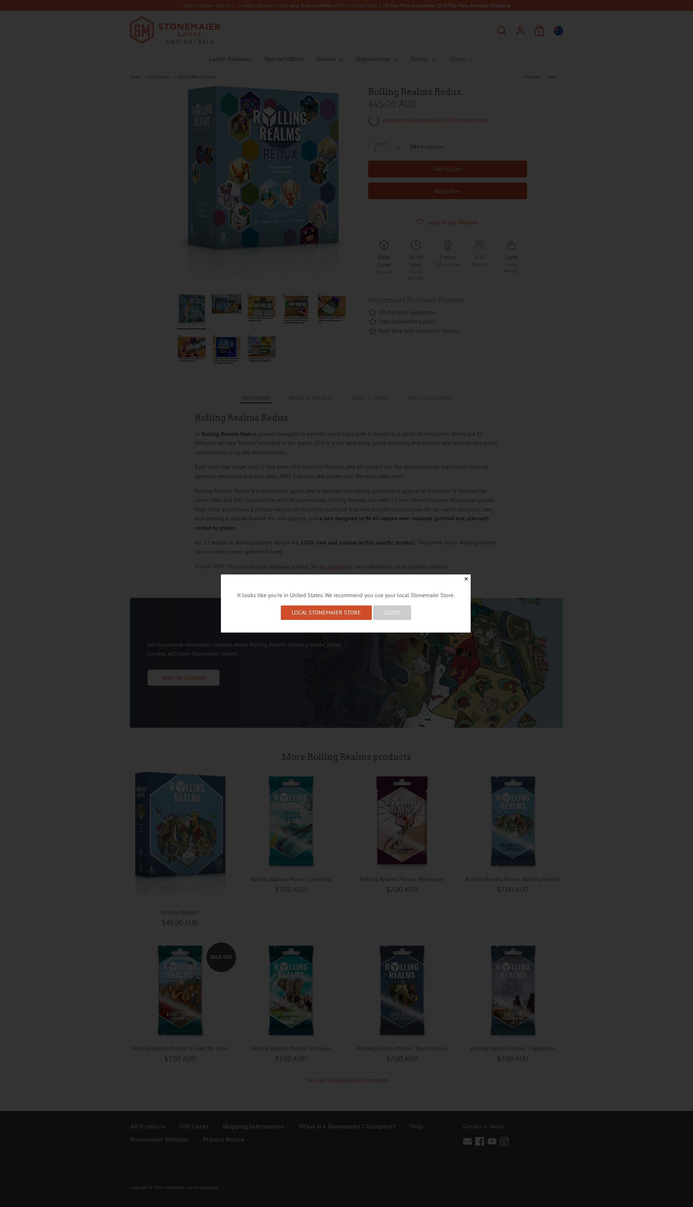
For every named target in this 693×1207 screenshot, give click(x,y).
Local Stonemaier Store (326, 612)
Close (392, 612)
